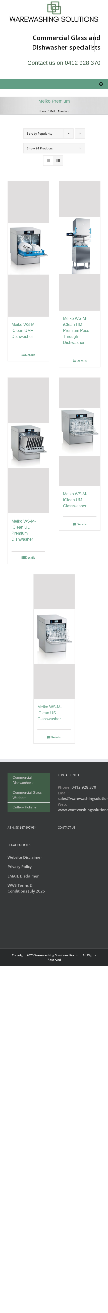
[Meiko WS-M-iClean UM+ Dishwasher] (28, 249)
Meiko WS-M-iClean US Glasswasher (49, 713)
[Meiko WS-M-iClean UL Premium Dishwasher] (28, 446)
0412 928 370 (84, 787)
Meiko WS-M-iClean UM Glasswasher (75, 500)
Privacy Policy (20, 866)
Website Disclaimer (25, 857)
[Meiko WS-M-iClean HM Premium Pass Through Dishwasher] (79, 246)
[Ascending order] (80, 133)
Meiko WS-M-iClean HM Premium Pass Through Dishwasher (76, 330)
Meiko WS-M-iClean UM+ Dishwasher (24, 330)
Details (30, 355)
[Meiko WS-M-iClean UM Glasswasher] (79, 432)
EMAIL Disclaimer (23, 876)
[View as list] (58, 160)
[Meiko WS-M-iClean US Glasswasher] (54, 636)
